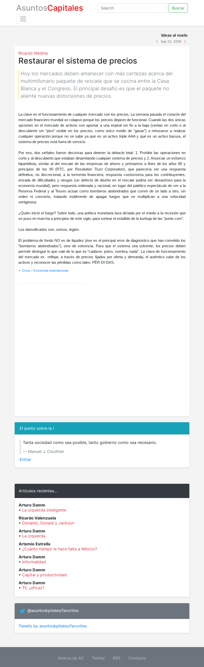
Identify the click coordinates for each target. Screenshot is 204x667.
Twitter (98, 658)
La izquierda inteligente (44, 509)
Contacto (137, 658)
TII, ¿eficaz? (33, 587)
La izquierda (33, 535)
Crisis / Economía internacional (45, 270)
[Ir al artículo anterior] (157, 41)
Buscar (178, 7)
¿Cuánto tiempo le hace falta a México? (59, 548)
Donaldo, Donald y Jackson (48, 522)
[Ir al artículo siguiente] (185, 41)
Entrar (25, 459)
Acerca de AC (71, 658)
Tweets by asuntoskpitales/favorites (53, 625)
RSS (116, 658)
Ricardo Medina (33, 53)
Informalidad (34, 561)
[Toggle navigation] (23, 19)
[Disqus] (102, 349)
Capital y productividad (44, 574)
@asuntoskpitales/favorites (53, 610)
